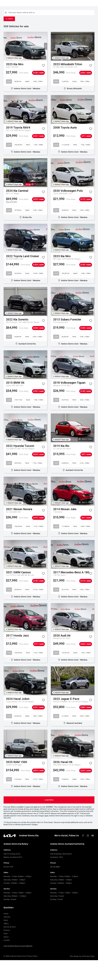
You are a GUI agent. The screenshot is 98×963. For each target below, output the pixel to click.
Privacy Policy (32, 956)
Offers (6, 924)
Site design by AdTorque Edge (82, 956)
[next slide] (45, 46)
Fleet (6, 934)
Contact (7, 940)
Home (6, 914)
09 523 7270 (8, 867)
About (6, 937)
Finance (7, 930)
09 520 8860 (55, 867)
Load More (49, 800)
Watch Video (40, 57)
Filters (10, 19)
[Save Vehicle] (43, 66)
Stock (6, 920)
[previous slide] (5, 46)
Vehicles (7, 917)
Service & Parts (10, 927)
